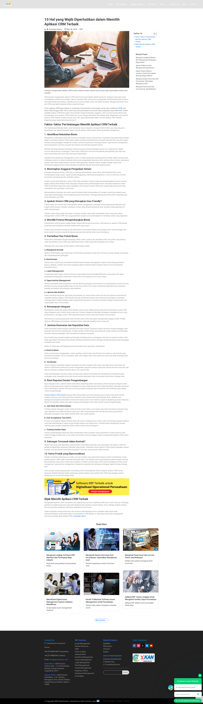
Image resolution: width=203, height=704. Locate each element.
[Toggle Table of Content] (154, 34)
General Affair (80, 654)
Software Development (112, 659)
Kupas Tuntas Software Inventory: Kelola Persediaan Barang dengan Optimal (146, 73)
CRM (77, 649)
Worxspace (107, 646)
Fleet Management (82, 665)
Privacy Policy (109, 701)
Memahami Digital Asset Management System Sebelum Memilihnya (60, 601)
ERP (81, 29)
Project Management (83, 668)
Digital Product (137, 4)
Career (127, 701)
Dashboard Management (84, 673)
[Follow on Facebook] (134, 645)
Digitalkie (106, 644)
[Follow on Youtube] (151, 645)
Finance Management (83, 660)
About (162, 4)
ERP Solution (121, 4)
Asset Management (82, 644)
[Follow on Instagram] (138, 645)
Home (110, 4)
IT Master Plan (108, 662)
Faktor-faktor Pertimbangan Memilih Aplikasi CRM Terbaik (145, 39)
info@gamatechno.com (58, 660)
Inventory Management (84, 657)
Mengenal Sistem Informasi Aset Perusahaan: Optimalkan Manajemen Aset (147, 81)
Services (151, 4)
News (184, 4)
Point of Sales (80, 652)
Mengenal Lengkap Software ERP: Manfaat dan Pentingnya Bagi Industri (146, 60)
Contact (193, 4)
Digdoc (106, 652)
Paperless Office (81, 671)
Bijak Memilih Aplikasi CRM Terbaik (145, 45)
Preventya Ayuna (55, 29)
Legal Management (82, 663)
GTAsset (106, 649)
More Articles (100, 620)
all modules (79, 676)
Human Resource (81, 646)
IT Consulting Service (111, 665)
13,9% (120, 108)
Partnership (175, 4)
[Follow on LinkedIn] (147, 645)
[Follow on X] (142, 645)
